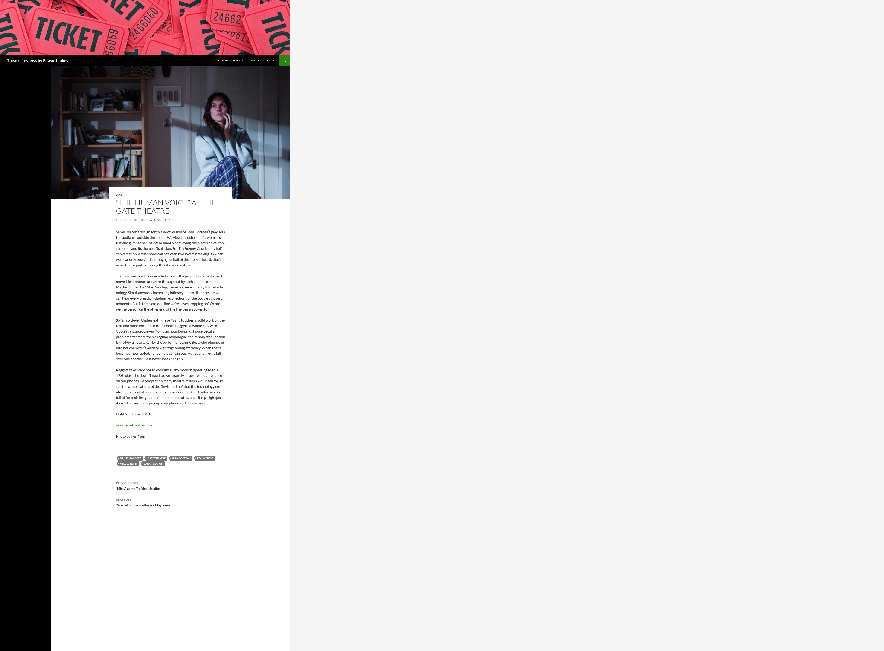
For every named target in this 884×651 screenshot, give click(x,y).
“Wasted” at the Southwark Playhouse (143, 502)
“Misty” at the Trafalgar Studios (138, 485)
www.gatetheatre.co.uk (134, 425)
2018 (119, 194)
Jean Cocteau (181, 458)
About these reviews (229, 60)
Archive (270, 60)
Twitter (254, 60)
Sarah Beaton (153, 463)
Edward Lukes (163, 220)
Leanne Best (205, 458)
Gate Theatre (157, 458)
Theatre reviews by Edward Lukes (37, 60)
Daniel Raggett (130, 458)
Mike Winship (128, 463)
